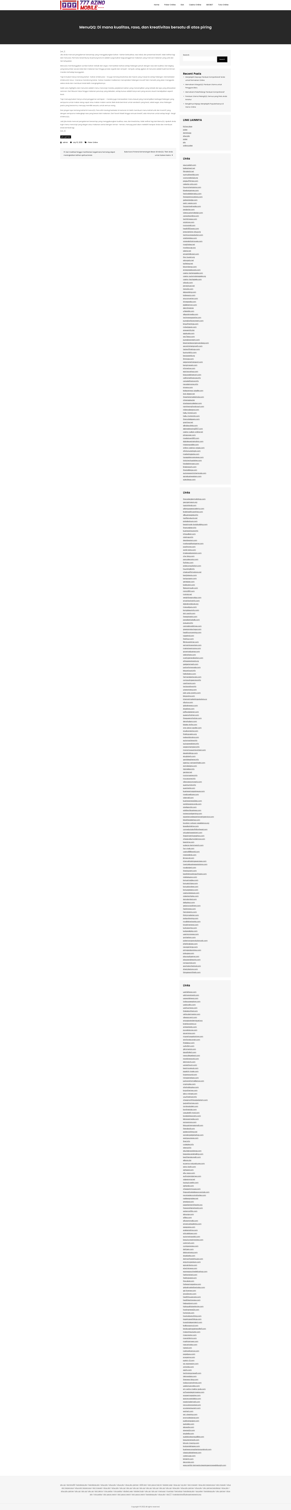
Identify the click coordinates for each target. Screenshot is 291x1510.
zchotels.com (188, 1367)
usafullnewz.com (189, 992)
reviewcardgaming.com (192, 813)
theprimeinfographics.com (193, 836)
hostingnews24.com (191, 1310)
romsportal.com (189, 963)
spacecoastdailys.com (192, 1398)
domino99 (71, 1485)
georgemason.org (190, 502)
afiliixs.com (187, 1217)
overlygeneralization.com (193, 658)
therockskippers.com (191, 419)
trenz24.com (188, 289)
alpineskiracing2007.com (193, 429)
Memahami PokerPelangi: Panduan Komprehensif (205, 92)
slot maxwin (192, 1485)
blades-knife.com (190, 724)
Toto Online (223, 4)
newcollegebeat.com (191, 1055)
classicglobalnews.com (192, 1452)
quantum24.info (189, 785)
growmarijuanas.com (191, 651)
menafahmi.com (190, 1338)
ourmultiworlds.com (191, 174)
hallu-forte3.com (190, 413)
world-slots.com (189, 550)
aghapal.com (188, 1170)
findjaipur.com (188, 1043)
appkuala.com (188, 333)
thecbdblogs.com (190, 470)
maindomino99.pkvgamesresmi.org (187, 1494)
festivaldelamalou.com (192, 194)
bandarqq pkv (81, 1485)
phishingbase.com (190, 944)
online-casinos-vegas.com (193, 448)
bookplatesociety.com (192, 1116)
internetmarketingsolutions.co (195, 699)
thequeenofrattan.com (192, 718)
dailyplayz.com (189, 902)
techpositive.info (189, 686)
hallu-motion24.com (191, 416)
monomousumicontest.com (194, 750)
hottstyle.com (188, 1313)
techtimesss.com (190, 219)
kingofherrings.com (190, 324)
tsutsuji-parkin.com (190, 1182)
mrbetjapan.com (190, 327)
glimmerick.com (189, 1049)
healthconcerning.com (192, 632)
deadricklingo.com (190, 753)
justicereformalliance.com (193, 1081)
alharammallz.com (190, 1221)
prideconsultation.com (192, 566)
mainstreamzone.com (192, 648)
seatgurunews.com (190, 1138)
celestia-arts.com (190, 184)
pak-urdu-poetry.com (192, 693)
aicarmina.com (189, 1033)
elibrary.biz (187, 1160)
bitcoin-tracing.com (191, 1443)
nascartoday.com (190, 1344)
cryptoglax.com (189, 1084)
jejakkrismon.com (190, 305)
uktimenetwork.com (191, 995)
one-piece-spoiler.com (192, 728)
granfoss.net (188, 422)
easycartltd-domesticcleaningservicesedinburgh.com (204, 1465)
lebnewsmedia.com (191, 1119)
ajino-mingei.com (190, 1094)
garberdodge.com (190, 200)
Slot (182, 4)
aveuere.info (188, 623)
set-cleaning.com (190, 1414)
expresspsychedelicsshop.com (195, 1271)
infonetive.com (189, 368)
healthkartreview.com (191, 1300)
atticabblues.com (190, 1233)
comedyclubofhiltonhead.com (195, 829)
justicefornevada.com (192, 667)
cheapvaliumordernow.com (194, 839)
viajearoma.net (189, 1179)
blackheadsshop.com (191, 820)
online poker (188, 145)
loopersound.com (190, 1074)
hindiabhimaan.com (191, 464)
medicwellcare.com (191, 794)
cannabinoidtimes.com (192, 626)
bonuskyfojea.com (190, 883)
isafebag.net (188, 263)
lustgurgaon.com (190, 578)
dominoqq (187, 133)
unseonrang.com (190, 690)
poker (185, 130)
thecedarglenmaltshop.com (194, 499)
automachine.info (190, 740)
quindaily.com (188, 1424)
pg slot (184, 1485)
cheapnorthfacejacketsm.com (195, 1100)
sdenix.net (187, 251)
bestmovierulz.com (190, 1068)
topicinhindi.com (189, 505)
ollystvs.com (188, 702)
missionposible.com (191, 444)
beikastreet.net (189, 168)
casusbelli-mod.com (191, 1113)
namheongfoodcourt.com (193, 406)
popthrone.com (189, 547)
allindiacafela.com (190, 425)
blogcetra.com (189, 696)
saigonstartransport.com (193, 362)
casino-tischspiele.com (192, 279)
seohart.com (188, 1411)
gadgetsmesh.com (190, 664)
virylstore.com (188, 222)
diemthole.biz (188, 308)
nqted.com (187, 1348)
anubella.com (188, 1433)
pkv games (65, 137)
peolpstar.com (189, 209)
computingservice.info (192, 680)
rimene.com (188, 387)
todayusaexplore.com (191, 1001)
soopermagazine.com (192, 1395)
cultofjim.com (188, 1046)
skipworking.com (189, 292)
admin (65, 142)
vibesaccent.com (190, 1017)
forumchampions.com (192, 187)
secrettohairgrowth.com (192, 346)
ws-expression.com (190, 1364)
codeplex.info (188, 1144)
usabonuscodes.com (191, 1386)
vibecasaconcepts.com (192, 782)
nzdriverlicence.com (191, 1351)
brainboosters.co (189, 1024)
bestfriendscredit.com (192, 1157)
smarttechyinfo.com (191, 601)
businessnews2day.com (192, 801)
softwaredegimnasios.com (193, 1392)
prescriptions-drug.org (192, 232)
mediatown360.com (191, 438)
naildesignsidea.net (190, 1198)
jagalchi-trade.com (190, 1071)
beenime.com (188, 842)
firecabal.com (188, 1281)
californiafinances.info (192, 378)
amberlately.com (190, 1027)
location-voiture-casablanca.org (196, 823)
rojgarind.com (188, 636)
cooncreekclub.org (190, 178)
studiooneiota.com (190, 731)
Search (186, 55)
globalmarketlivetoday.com (194, 1287)
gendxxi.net (187, 772)
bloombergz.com (190, 267)
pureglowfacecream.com (193, 321)
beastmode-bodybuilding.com (195, 524)
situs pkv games (131, 1485)
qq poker (199, 1491)
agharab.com (188, 1186)
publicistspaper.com (191, 1421)
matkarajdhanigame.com (193, 543)
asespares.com (189, 1227)
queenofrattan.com (191, 715)
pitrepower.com (189, 435)
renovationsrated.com (192, 1405)
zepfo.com (187, 1370)
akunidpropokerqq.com (192, 1151)
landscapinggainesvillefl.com (194, 1329)
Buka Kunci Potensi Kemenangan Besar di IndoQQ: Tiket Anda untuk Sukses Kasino (148, 153)
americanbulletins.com (192, 1224)
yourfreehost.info (190, 1097)
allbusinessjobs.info (190, 515)
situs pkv (186, 136)
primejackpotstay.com (192, 950)
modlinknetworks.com (192, 921)
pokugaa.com (188, 953)
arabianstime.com (190, 1230)
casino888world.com (191, 852)
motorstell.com (189, 225)
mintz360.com (189, 591)
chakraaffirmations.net (192, 572)
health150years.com (191, 228)
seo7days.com (189, 336)
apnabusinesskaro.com (192, 476)
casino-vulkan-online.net (193, 432)
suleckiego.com (189, 479)
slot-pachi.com (189, 613)
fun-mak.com (188, 848)
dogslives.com (188, 709)
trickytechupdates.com (192, 460)
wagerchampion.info (191, 747)
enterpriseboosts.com (192, 270)
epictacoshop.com (190, 371)
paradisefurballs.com (191, 620)
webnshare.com (189, 655)
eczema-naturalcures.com (194, 1163)
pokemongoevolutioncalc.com (195, 940)
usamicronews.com (191, 934)
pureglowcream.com (191, 340)
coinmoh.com (188, 1243)
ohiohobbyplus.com (191, 1087)
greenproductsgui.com (192, 629)
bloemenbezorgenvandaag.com (196, 343)
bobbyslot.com (189, 585)
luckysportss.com (190, 928)
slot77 (169, 1494)
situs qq (177, 1485)
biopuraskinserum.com (192, 375)
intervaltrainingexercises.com (194, 861)
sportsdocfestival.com (192, 966)
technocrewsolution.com (193, 235)
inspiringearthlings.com (192, 1319)
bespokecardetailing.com (193, 1154)
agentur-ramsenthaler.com (194, 763)
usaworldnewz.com (190, 998)
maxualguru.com (190, 607)
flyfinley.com (188, 562)
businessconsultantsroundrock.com (197, 1449)
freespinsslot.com (190, 616)
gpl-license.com (189, 1290)
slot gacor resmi (110, 1494)
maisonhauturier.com (191, 1332)
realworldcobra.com (191, 737)
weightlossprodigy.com (192, 597)
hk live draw (187, 126)
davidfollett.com (189, 1052)
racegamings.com (190, 947)
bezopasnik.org (189, 356)
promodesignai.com (191, 1418)
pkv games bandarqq (211, 1488)
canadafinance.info (191, 381)
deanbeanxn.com (190, 540)
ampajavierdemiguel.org (192, 1020)
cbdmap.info (188, 537)
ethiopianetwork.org (191, 661)
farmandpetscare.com (192, 677)
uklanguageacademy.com (193, 508)
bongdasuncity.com (191, 610)
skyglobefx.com (189, 756)
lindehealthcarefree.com (193, 512)
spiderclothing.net (190, 1132)
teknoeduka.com (190, 1376)
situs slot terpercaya (207, 1485)
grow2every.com (189, 1294)
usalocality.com (189, 1005)
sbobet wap (167, 1485)
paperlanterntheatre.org (192, 1205)
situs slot (107, 1488)
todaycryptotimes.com (192, 1383)
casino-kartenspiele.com (193, 273)
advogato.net (188, 260)
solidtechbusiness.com (192, 810)
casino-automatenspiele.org (194, 276)
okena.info (187, 1148)
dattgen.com (188, 1249)
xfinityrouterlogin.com (192, 451)
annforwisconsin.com (191, 1040)
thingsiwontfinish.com (192, 972)
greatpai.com (188, 1202)
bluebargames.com (191, 190)
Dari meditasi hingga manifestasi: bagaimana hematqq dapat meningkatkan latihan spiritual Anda (89, 153)
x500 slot (143, 1485)
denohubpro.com (190, 721)
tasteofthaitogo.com (191, 349)
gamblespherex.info (191, 759)
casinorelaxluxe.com (191, 893)
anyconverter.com (190, 298)
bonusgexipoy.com (190, 890)
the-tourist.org (189, 257)
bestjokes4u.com (190, 575)
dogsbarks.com (189, 1256)
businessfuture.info (190, 531)
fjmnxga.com (188, 359)
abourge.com (188, 1214)
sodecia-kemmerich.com (193, 845)
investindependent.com (192, 1322)
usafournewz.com (190, 1008)
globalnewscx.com (190, 705)
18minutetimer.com (191, 642)
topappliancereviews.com (193, 457)
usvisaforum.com (190, 1065)
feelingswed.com (190, 1278)
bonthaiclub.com (190, 1109)
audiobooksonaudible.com (193, 1437)
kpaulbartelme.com (191, 826)
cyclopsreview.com (190, 1246)
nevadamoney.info (190, 384)
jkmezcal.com (188, 858)
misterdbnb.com (189, 855)
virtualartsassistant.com (192, 832)
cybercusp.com (189, 1456)
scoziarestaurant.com (192, 1408)
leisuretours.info (189, 670)
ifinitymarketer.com (191, 915)
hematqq (178, 1491)
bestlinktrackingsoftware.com (195, 874)
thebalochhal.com (190, 1011)
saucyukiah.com (189, 165)
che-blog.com (188, 556)
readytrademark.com (191, 1402)
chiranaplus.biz (189, 400)
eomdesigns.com (190, 766)
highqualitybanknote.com (193, 1306)
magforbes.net (189, 244)
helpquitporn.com (190, 1303)
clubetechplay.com (191, 896)
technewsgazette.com (192, 317)
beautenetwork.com (191, 1440)
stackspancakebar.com (192, 403)
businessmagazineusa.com (194, 791)
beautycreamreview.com (193, 1240)
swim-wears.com (190, 203)
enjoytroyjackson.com (192, 1262)
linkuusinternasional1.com (193, 1125)
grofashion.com (189, 937)
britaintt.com (188, 1459)
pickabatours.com (190, 521)
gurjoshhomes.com (190, 1103)
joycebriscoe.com (190, 1030)
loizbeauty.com (189, 295)
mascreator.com (190, 1335)
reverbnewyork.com (191, 1059)
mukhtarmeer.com (190, 1341)
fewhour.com (188, 639)
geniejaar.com (188, 582)
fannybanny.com (190, 912)
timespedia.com (189, 302)
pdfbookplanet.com (191, 712)
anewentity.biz (188, 330)
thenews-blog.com (190, 1379)
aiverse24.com (189, 1430)
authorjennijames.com (192, 1176)
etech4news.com (190, 1268)
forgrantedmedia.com (192, 206)
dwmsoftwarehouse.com (193, 1259)
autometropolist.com (191, 1236)
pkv (184, 142)
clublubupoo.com (190, 877)
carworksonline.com (191, 216)
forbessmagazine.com (192, 1284)
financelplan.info (189, 528)
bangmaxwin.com (190, 365)
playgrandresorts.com (192, 960)
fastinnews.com (189, 909)
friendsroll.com (189, 1128)
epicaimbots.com (190, 1265)
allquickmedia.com (190, 314)
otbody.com (188, 282)
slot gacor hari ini (155, 1485)
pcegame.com (189, 1357)
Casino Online (195, 4)
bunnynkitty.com (190, 352)
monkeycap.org (189, 248)
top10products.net (190, 518)
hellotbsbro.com (189, 674)
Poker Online (170, 4)
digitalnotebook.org (190, 604)
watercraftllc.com (190, 1211)
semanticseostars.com (192, 645)
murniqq (170, 1491)
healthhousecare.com (192, 1297)
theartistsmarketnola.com (193, 397)
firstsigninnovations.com (193, 197)
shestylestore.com (190, 969)
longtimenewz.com (190, 925)
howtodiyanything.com (192, 1316)
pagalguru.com (189, 1354)
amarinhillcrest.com (191, 254)
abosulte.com (188, 1427)
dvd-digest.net (189, 394)
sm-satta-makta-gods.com (194, 1389)
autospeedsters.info (191, 744)
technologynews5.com (192, 1373)
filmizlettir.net (188, 171)
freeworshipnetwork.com (193, 1208)
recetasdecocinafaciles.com (194, 1195)
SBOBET (209, 4)
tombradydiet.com (190, 1106)
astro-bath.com (189, 1167)
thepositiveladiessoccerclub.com (196, 1192)
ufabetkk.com (188, 311)
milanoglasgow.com (191, 410)
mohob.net (187, 594)
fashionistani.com (190, 1275)
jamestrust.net (189, 286)
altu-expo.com (189, 1173)
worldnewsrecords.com (192, 804)
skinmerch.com (189, 1062)
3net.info (186, 1141)
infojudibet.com (189, 534)
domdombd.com (190, 899)
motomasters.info (190, 775)
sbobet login (139, 1491)
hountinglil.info (189, 569)
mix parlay (108, 1491)
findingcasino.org (190, 734)
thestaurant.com (190, 871)
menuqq (161, 1491)
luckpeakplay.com (190, 931)
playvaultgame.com (191, 956)
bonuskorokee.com (190, 886)
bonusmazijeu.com (190, 880)
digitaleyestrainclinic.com (193, 441)
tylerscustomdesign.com (193, 213)
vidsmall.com (188, 798)
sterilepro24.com (190, 807)
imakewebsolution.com (192, 553)
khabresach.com (189, 467)
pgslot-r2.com (188, 1360)
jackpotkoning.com (190, 918)
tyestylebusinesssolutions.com (195, 864)
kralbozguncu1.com (190, 1325)
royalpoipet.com (189, 867)
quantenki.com (189, 788)
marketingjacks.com (191, 454)
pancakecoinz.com (190, 559)
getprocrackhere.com (192, 906)
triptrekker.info (188, 769)
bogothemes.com (190, 1090)
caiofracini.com (189, 683)
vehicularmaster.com (191, 1014)
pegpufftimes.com (190, 181)
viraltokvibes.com (190, 238)
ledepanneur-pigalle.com (193, 390)
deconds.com (188, 1462)
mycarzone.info (189, 778)
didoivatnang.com (190, 1252)
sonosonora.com (189, 1122)
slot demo (99, 1491)
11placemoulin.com (190, 588)
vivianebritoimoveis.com (192, 241)
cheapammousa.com (192, 1189)
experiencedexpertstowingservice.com (198, 817)
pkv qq (62, 1485)
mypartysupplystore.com (193, 1036)
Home (156, 4)
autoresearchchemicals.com (194, 473)
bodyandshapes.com (191, 1446)
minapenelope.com (191, 1078)
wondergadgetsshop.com (193, 1135)
